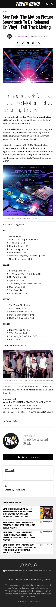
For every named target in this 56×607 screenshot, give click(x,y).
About (9, 579)
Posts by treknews (15, 489)
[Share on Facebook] (17, 43)
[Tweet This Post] (22, 43)
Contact (17, 579)
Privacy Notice (43, 579)
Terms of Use (29, 579)
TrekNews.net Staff (23, 36)
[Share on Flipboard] (28, 43)
